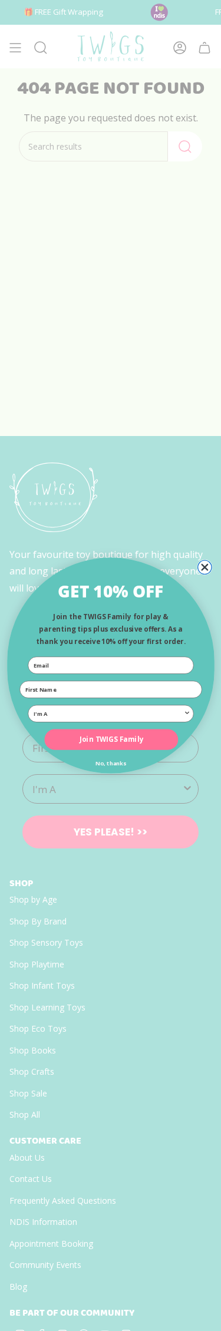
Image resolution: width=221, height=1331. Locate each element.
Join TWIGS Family (111, 739)
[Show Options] (186, 713)
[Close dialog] (204, 567)
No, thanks (110, 763)
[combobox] (108, 713)
